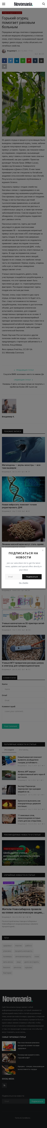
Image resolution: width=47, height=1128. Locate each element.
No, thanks (23, 583)
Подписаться (32, 576)
